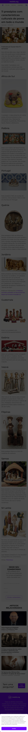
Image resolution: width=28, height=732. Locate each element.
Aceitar (14, 728)
